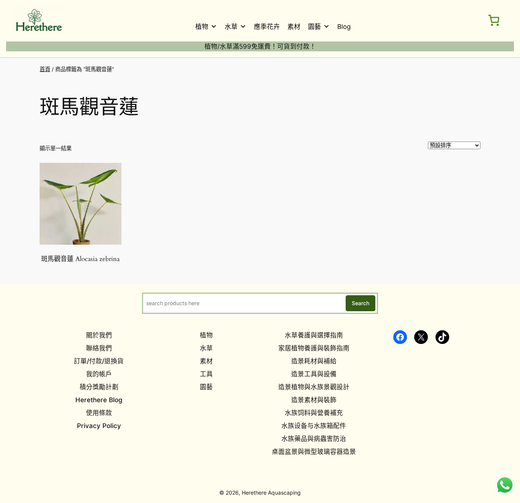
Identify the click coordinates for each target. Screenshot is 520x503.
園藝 (314, 26)
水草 (231, 26)
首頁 (45, 69)
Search (360, 303)
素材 (293, 26)
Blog (344, 26)
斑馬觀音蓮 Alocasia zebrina (80, 259)
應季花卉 (267, 26)
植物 (201, 26)
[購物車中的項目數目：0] (494, 20)
